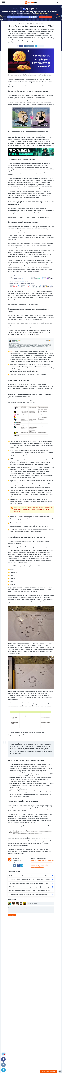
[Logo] (31, 2)
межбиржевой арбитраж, (20, 75)
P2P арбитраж (48, 75)
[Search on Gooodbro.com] (58, 3)
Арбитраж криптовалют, (34, 74)
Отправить (11, 915)
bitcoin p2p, (41, 75)
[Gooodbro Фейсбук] (18, 865)
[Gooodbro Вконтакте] (14, 865)
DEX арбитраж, (45, 74)
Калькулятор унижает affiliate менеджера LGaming (40, 866)
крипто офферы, (22, 74)
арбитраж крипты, (33, 75)
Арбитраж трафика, (13, 74)
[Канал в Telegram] (21, 865)
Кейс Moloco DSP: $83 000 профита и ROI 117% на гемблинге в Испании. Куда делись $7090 (42, 861)
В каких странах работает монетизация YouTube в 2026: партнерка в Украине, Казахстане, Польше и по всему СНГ (33, 509)
